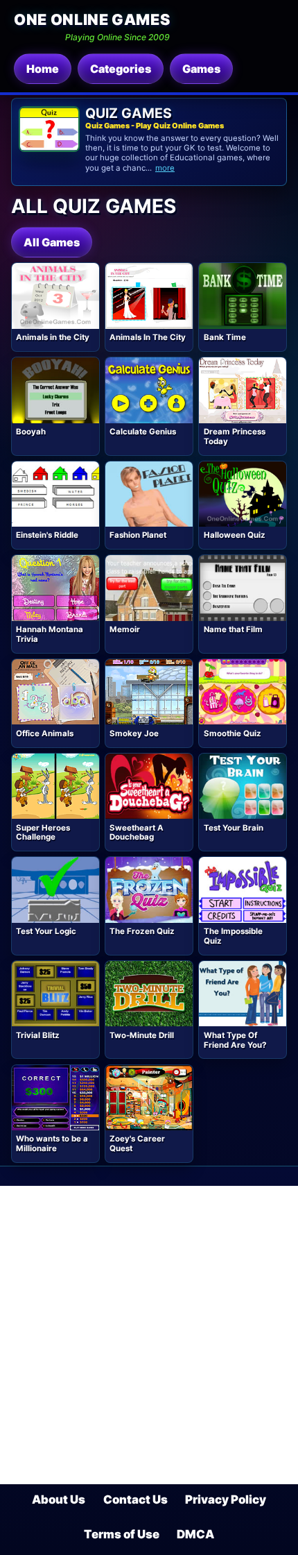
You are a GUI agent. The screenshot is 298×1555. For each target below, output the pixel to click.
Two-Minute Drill (141, 1035)
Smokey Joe (134, 733)
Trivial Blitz (38, 1035)
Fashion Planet (137, 535)
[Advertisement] (149, 1335)
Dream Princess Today (234, 436)
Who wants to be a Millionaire (52, 1143)
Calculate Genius (142, 431)
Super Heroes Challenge (43, 832)
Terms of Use (121, 1534)
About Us (58, 1499)
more (165, 168)
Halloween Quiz (234, 535)
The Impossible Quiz (233, 936)
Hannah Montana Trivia (49, 634)
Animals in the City (52, 337)
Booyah (31, 431)
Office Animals (44, 733)
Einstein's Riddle (47, 535)
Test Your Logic (46, 931)
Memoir (124, 629)
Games (201, 69)
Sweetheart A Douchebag (136, 832)
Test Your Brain (233, 828)
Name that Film (233, 629)
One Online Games (92, 19)
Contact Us (135, 1499)
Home (42, 69)
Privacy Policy (225, 1499)
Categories (120, 69)
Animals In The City (147, 337)
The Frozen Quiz (142, 931)
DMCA (195, 1534)
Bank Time (225, 337)
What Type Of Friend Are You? (235, 1040)
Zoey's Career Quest (137, 1143)
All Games (52, 242)
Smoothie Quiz (232, 733)
